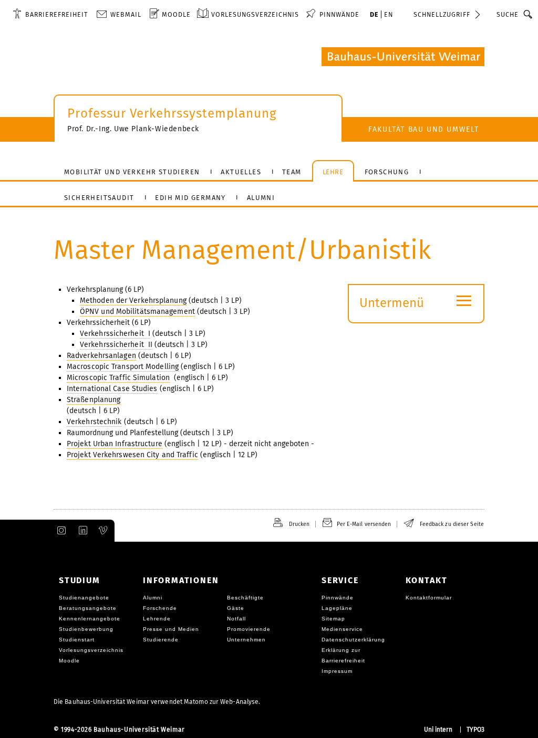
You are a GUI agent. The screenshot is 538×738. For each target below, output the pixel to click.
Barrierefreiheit (56, 14)
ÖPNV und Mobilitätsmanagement (137, 311)
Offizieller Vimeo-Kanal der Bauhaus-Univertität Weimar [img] (103, 531)
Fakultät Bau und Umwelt (423, 129)
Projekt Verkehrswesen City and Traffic (132, 454)
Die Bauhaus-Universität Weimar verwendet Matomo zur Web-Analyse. (157, 701)
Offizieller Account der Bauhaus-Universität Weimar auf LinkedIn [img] (81, 531)
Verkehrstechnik (94, 421)
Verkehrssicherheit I (115, 333)
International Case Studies (112, 388)
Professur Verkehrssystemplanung (171, 113)
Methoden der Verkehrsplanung (133, 300)
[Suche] (528, 14)
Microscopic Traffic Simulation (118, 377)
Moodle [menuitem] (176, 14)
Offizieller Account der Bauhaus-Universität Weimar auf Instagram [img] (59, 531)
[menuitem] (50, 14)
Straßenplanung (93, 399)
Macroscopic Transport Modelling (123, 366)
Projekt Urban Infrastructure (114, 443)
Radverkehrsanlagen (101, 355)
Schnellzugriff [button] (441, 14)
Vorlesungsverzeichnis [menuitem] (255, 14)
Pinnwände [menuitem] (339, 14)
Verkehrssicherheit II (116, 344)
